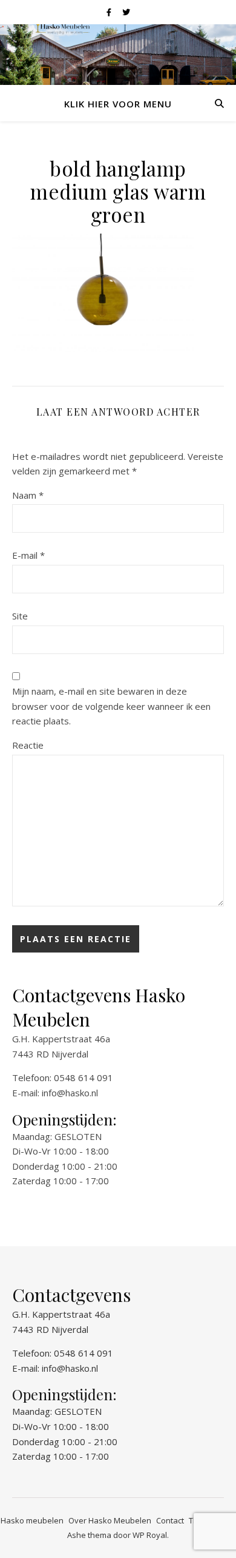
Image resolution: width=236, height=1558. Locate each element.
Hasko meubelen (32, 1520)
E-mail (28, 555)
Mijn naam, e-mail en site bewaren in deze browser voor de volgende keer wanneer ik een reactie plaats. (111, 706)
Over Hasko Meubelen (109, 1520)
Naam (28, 495)
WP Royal (150, 1534)
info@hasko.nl (70, 1093)
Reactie (28, 745)
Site (20, 616)
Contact (170, 1520)
